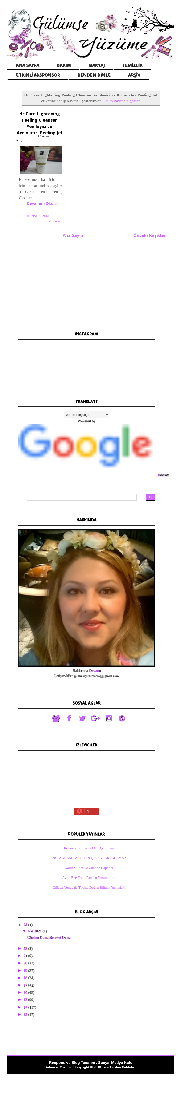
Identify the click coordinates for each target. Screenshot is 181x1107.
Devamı (95, 671)
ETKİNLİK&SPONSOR (38, 75)
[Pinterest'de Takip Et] (122, 718)
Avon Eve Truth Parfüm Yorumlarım (88, 878)
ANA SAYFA (27, 65)
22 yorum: (54, 221)
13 (25, 1014)
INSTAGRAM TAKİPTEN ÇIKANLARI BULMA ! (88, 858)
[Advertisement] (86, 282)
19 (25, 970)
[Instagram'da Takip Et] (109, 718)
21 (25, 956)
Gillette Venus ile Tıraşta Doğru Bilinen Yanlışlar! (89, 887)
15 (25, 1000)
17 (25, 985)
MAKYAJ (96, 65)
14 (25, 1007)
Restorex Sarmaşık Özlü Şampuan (89, 848)
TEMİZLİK (132, 65)
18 (25, 978)
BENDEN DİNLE (94, 75)
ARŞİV (134, 75)
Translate (162, 475)
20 (25, 963)
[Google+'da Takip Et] (95, 718)
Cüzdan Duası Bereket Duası (48, 937)
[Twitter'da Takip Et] (82, 718)
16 (25, 992)
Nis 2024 (35, 931)
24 (25, 925)
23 (25, 948)
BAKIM (64, 65)
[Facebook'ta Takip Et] (69, 718)
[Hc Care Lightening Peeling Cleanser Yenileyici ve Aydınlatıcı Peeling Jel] (41, 174)
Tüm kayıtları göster (122, 101)
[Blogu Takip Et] (56, 718)
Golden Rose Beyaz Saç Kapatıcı (89, 868)
